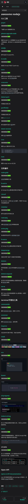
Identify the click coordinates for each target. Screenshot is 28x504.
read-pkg (4, 218)
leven (3, 429)
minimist (4, 315)
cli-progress (5, 396)
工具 (10, 486)
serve (3, 286)
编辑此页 (5, 491)
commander (5, 304)
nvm (2, 157)
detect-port (5, 97)
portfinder (5, 108)
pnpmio (21, 486)
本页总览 (4, 10)
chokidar (4, 207)
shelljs (3, 48)
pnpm (3, 23)
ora (2, 352)
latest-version (6, 129)
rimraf (3, 194)
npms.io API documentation (11, 474)
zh (2, 488)
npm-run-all (6, 118)
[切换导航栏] (2, 2)
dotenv (3, 261)
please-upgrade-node (8, 33)
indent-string (6, 416)
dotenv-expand (6, 274)
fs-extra (4, 183)
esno (3, 70)
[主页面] (2, 7)
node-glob (4, 173)
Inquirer (4, 326)
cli (6, 486)
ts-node (4, 59)
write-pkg (4, 229)
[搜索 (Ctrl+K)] (25, 2)
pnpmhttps (15, 486)
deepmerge (5, 250)
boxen (3, 375)
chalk (3, 337)
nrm (2, 140)
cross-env (4, 82)
